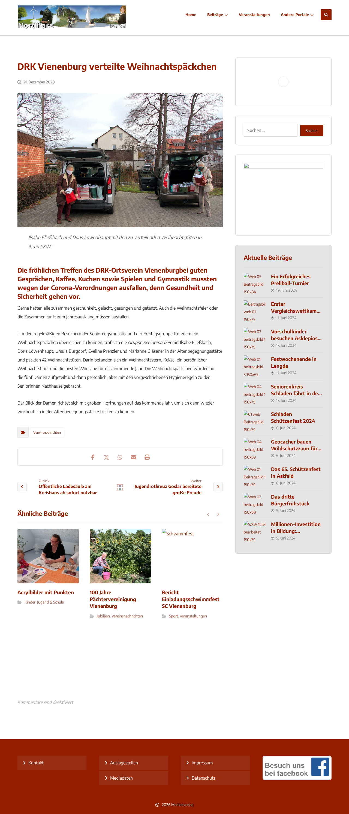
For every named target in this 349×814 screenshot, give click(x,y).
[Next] (218, 514)
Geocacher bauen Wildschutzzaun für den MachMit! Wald (294, 448)
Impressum (202, 762)
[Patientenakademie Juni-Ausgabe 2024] (283, 195)
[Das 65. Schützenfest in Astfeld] (255, 476)
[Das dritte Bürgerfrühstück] (255, 504)
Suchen (312, 130)
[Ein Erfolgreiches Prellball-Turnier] (255, 284)
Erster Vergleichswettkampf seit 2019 (296, 311)
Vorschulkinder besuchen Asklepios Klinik (294, 338)
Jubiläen (103, 616)
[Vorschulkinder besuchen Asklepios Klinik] (255, 339)
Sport (173, 616)
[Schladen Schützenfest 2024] (255, 421)
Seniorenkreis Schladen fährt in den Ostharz (296, 393)
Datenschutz (203, 778)
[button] (326, 14)
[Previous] (208, 514)
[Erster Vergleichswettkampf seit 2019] (255, 311)
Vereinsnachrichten (47, 432)
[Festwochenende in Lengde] (255, 366)
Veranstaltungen (193, 616)
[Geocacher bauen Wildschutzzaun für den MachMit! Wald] (255, 449)
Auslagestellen (124, 762)
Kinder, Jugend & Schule (44, 602)
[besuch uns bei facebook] (297, 778)
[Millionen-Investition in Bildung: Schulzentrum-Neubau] (255, 531)
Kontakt (36, 762)
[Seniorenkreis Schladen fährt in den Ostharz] (255, 394)
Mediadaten (121, 778)
